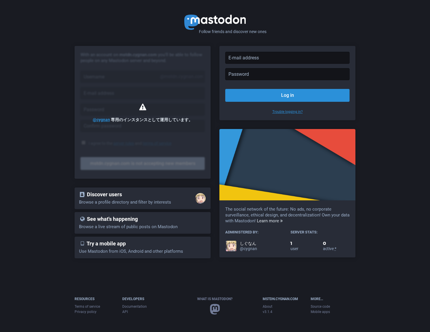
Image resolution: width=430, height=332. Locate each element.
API (125, 312)
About (267, 307)
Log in (287, 95)
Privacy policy (86, 312)
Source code (320, 307)
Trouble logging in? (287, 112)
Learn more (268, 220)
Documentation (134, 307)
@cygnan (101, 119)
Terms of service (87, 307)
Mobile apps (320, 312)
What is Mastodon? (215, 299)
